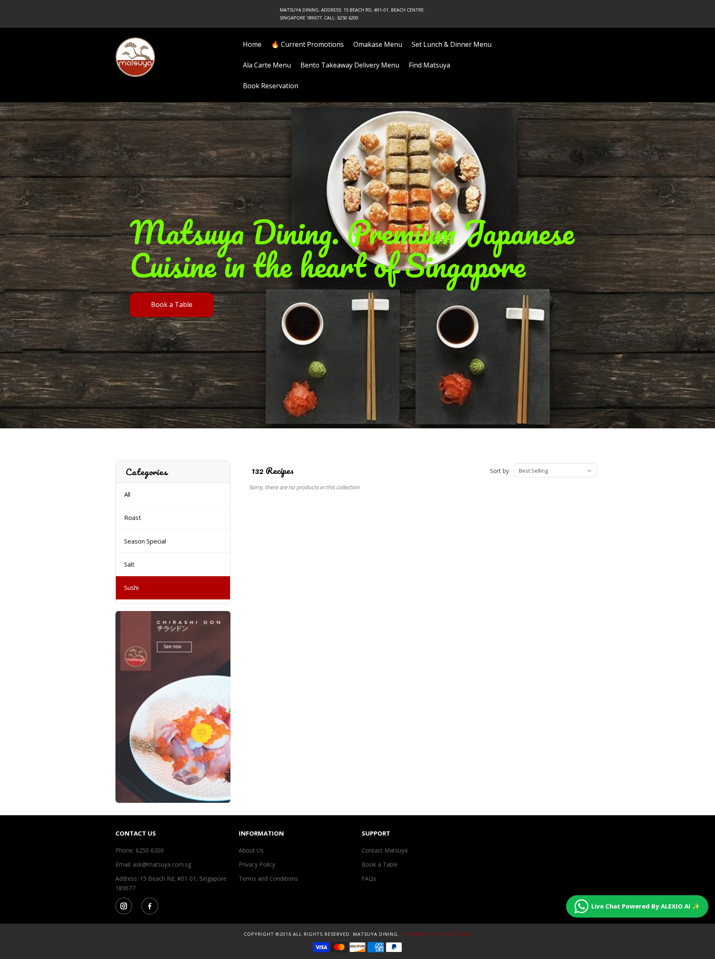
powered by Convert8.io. (436, 934)
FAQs (369, 878)
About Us (251, 850)
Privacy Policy (257, 864)
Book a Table (171, 304)
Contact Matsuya (385, 850)
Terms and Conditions (268, 878)
